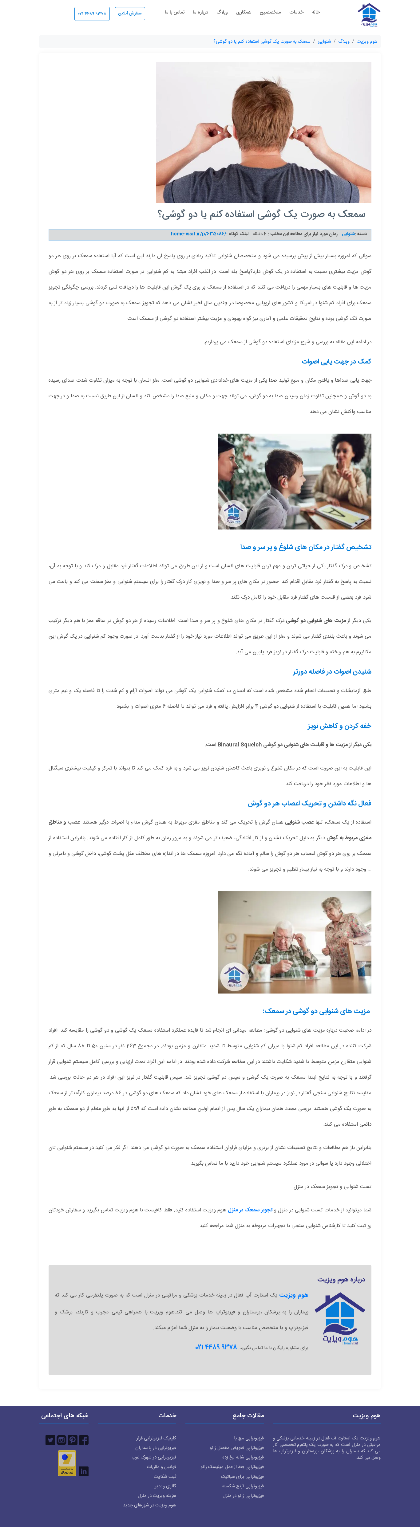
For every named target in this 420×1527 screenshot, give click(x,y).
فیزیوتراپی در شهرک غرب (154, 1457)
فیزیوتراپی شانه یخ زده (243, 1457)
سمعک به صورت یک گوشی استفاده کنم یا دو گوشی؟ (262, 41)
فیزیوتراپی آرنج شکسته (243, 1486)
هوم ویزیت (367, 41)
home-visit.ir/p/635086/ (198, 234)
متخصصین (270, 12)
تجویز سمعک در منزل (250, 1210)
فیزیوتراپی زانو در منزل (243, 1496)
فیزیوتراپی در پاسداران (155, 1448)
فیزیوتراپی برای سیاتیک (242, 1477)
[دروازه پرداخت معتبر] (67, 1463)
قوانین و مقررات (161, 1467)
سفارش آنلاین (130, 13)
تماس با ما (174, 12)
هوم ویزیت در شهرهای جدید (149, 1505)
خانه (316, 12)
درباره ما (200, 12)
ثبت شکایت (165, 1477)
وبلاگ (222, 12)
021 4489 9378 (92, 14)
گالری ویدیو (165, 1486)
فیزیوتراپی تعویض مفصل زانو (237, 1448)
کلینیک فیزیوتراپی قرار (156, 1438)
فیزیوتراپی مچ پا (249, 1438)
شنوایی (324, 41)
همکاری (244, 12)
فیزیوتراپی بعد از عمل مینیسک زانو (232, 1467)
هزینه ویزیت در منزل (157, 1496)
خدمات (296, 12)
